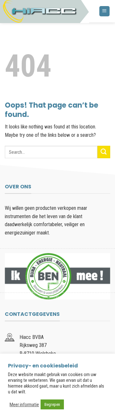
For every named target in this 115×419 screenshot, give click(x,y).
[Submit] (103, 152)
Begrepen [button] (52, 404)
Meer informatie (24, 404)
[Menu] (104, 11)
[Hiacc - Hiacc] (44, 11)
